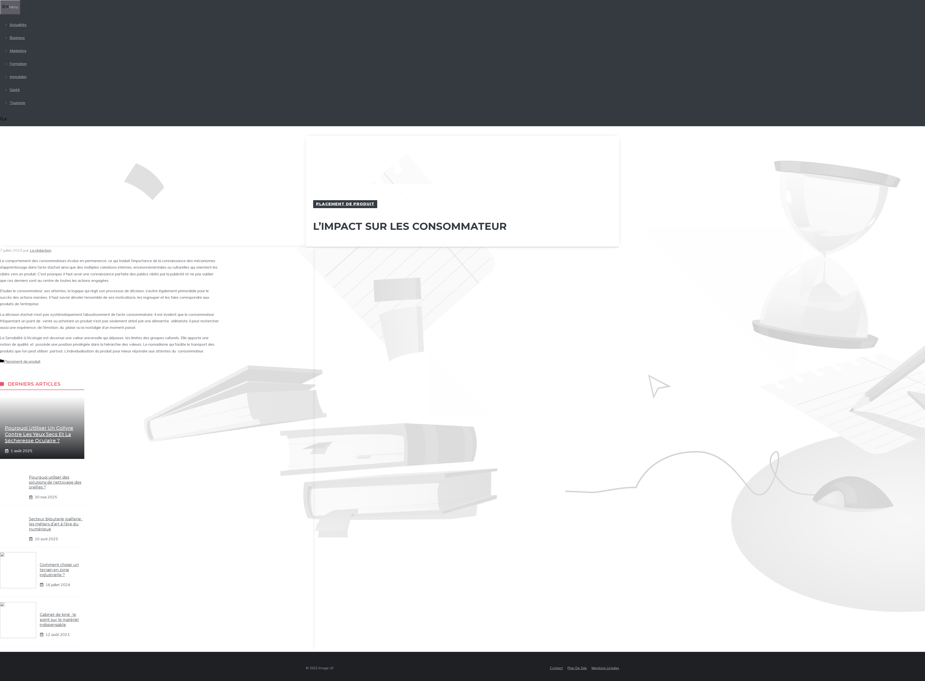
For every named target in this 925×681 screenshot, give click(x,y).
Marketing (18, 50)
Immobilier (18, 76)
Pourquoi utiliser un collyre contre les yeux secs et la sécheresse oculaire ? (39, 434)
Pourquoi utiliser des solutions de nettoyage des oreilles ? (55, 482)
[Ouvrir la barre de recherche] (3, 119)
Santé (15, 89)
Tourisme (17, 102)
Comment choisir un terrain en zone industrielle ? (59, 569)
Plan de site (577, 668)
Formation (18, 63)
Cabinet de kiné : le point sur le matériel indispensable (59, 619)
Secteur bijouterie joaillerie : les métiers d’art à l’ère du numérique (56, 524)
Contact (556, 668)
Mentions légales (605, 668)
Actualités (18, 24)
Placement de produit (345, 204)
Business (17, 37)
